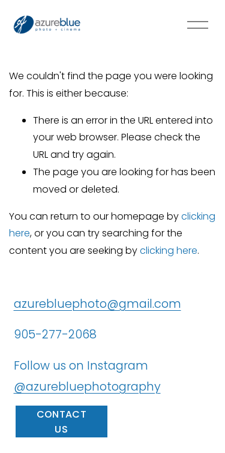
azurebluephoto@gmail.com (97, 303)
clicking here (168, 250)
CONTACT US (61, 421)
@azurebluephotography (87, 386)
